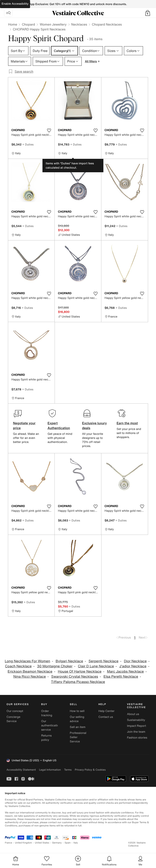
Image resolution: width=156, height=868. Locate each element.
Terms (68, 770)
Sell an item (78, 727)
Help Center (106, 711)
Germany (57, 842)
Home (12, 24)
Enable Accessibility (15, 4)
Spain (68, 842)
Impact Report (136, 726)
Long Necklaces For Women (27, 661)
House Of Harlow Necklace (80, 671)
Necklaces (79, 24)
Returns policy (46, 737)
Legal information (50, 770)
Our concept (14, 711)
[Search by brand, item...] (8, 13)
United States (42, 842)
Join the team (136, 732)
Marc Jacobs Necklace (125, 671)
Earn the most (127, 423)
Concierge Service (13, 719)
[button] (148, 13)
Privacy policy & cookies (90, 770)
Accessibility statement (21, 770)
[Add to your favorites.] (49, 130)
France (8, 842)
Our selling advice (77, 719)
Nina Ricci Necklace (29, 676)
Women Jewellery (53, 24)
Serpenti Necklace (103, 661)
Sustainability (136, 720)
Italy (76, 842)
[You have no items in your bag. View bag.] (148, 13)
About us (133, 714)
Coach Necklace (18, 666)
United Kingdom (23, 842)
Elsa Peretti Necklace (120, 676)
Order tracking (46, 713)
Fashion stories (137, 738)
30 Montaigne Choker (55, 666)
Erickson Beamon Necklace (30, 671)
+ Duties (28, 144)
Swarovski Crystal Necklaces (74, 676)
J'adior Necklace (132, 666)
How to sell (77, 711)
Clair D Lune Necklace (96, 666)
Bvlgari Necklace (69, 661)
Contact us (105, 717)
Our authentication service (51, 725)
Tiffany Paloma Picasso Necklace (78, 681)
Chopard (28, 24)
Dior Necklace (135, 661)
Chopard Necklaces (107, 24)
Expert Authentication (59, 425)
